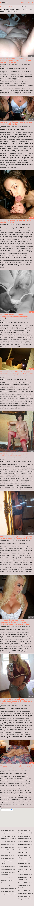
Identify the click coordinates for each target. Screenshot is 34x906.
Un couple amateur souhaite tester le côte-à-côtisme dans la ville (14, 455)
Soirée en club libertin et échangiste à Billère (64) (8, 849)
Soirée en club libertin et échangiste (10, 7)
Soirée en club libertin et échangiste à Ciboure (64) (8, 868)
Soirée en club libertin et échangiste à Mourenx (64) (25, 843)
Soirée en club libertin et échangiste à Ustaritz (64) (25, 898)
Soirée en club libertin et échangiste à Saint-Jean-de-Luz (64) (25, 869)
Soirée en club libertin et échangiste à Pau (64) (25, 862)
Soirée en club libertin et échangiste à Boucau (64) (8, 854)
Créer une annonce (27, 2)
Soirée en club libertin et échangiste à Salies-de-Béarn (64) (25, 885)
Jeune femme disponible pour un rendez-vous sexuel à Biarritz (16, 123)
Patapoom (4, 2)
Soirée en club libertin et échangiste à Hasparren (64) (8, 880)
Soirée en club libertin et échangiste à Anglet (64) (8, 832)
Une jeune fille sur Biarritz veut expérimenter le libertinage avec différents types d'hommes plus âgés (15, 622)
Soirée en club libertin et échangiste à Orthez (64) (25, 857)
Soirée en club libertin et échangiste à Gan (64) (8, 873)
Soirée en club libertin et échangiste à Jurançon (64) (8, 893)
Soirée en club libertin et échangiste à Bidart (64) (8, 843)
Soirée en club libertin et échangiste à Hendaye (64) (8, 887)
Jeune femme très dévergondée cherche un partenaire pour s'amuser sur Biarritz (16, 537)
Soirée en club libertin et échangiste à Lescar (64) (25, 832)
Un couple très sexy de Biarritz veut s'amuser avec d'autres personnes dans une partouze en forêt (16, 60)
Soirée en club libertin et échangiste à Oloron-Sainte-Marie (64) (25, 850)
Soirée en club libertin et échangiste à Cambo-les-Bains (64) (8, 861)
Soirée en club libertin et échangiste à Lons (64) (25, 837)
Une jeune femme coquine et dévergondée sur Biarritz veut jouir (14, 316)
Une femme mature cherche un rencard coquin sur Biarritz (15, 221)
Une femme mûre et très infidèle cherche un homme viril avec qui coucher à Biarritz (16, 373)
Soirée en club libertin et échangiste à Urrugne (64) (25, 892)
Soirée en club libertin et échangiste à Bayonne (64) (8, 837)
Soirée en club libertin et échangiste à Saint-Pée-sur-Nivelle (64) (25, 877)
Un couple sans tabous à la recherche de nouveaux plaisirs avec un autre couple (16, 767)
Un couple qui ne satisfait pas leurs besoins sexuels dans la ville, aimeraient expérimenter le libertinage (16, 701)
